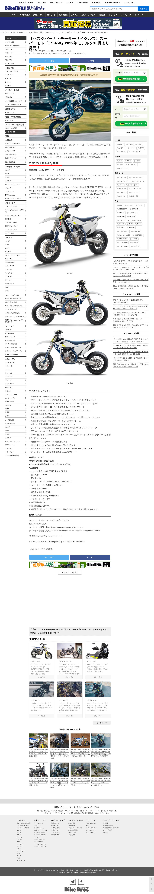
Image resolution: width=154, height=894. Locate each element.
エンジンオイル (10, 398)
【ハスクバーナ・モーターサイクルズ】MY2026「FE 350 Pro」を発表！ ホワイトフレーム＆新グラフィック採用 (59, 783)
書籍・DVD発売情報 (13, 117)
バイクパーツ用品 (12, 90)
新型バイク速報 (37, 32)
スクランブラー (133, 185)
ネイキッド (122, 177)
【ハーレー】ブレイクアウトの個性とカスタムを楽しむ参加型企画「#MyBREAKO (130, 353)
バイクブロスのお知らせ (14, 125)
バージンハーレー (39, 839)
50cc (120, 161)
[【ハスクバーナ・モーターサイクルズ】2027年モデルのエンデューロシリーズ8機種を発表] (38, 741)
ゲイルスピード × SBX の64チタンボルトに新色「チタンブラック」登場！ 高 (130, 307)
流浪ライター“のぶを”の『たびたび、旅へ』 (14, 321)
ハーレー (132, 148)
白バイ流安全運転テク (12, 456)
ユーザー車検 (9, 233)
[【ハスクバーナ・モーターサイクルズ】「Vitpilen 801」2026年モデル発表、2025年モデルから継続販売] (101, 741)
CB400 (121, 213)
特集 (7, 136)
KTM (6, 287)
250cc (121, 164)
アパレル (8, 369)
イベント (8, 78)
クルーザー (134, 192)
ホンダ (7, 170)
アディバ (8, 280)
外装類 (7, 412)
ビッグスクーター (39, 832)
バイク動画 (8, 56)
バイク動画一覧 (10, 423)
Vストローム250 (124, 235)
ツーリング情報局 (11, 344)
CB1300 (132, 216)
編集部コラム (10, 109)
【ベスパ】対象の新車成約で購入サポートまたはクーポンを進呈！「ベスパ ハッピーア (130, 340)
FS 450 (90, 145)
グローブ (8, 380)
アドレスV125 (123, 231)
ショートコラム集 (12, 295)
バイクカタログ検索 (23, 825)
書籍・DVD (9, 120)
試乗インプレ (38, 15)
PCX (120, 205)
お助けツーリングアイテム (13, 351)
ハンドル (8, 405)
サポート (8, 85)
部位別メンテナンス (11, 226)
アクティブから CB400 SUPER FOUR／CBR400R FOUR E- (128, 301)
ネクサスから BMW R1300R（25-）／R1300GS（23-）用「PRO (127, 320)
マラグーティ (9, 284)
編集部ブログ (55, 835)
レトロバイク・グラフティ (13, 298)
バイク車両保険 (73, 830)
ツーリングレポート (11, 354)
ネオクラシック (139, 181)
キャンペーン (9, 75)
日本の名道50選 (10, 340)
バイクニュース (25, 32)
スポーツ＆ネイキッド (40, 830)
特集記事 (102, 15)
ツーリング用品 (10, 362)
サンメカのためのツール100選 (14, 211)
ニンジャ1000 (123, 246)
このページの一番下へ (151, 889)
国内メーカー (9, 49)
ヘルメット (8, 366)
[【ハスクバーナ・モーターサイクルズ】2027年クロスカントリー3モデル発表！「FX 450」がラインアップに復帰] (59, 741)
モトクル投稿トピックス (13, 105)
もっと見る (100, 723)
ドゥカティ (8, 188)
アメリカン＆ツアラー (40, 835)
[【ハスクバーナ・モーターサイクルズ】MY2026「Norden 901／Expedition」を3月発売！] (80, 770)
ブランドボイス (90, 832)
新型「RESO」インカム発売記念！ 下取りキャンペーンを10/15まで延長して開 (131, 365)
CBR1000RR (132, 213)
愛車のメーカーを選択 (131, 73)
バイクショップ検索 (23, 828)
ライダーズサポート (112, 2)
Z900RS (135, 242)
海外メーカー (9, 53)
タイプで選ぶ (25, 15)
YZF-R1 (121, 227)
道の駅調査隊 (9, 333)
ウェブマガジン (56, 2)
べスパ (19, 848)
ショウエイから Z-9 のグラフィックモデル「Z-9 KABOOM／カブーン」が (131, 268)
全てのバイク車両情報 (12, 46)
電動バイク (8, 60)
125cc (129, 161)
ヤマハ (7, 173)
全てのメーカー (21, 860)
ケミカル (8, 391)
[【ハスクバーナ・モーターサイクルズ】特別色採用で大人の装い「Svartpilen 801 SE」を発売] (38, 770)
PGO (6, 291)
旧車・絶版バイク (11, 154)
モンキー (140, 205)
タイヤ (7, 416)
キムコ (19, 855)
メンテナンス (126, 15)
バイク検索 (41, 2)
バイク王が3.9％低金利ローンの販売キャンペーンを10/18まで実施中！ (131, 359)
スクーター (122, 196)
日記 (87, 825)
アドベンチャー (136, 189)
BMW (142, 148)
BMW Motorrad (10, 195)
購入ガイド (51, 15)
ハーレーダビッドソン (12, 184)
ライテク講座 (55, 828)
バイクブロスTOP (26, 2)
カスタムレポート (91, 830)
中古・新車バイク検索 (23, 823)
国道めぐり (8, 330)
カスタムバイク (10, 151)
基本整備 (8, 219)
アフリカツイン (124, 220)
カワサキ (8, 181)
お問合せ (105, 832)
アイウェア (8, 373)
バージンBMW (38, 842)
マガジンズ (14, 32)
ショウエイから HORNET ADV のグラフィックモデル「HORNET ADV (130, 275)
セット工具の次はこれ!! (12, 215)
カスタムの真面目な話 (12, 313)
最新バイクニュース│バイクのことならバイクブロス (77, 807)
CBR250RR (123, 209)
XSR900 (132, 227)
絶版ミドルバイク (88, 15)
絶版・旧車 (134, 196)
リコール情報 (9, 63)
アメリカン (122, 192)
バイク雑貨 (8, 387)
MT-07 (130, 224)
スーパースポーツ (137, 177)
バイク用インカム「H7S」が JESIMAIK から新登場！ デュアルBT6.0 (130, 281)
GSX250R (136, 231)
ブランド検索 (83, 2)
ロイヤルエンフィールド (13, 198)
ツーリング (139, 15)
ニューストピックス (11, 71)
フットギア (8, 376)
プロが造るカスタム (13, 167)
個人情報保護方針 (108, 825)
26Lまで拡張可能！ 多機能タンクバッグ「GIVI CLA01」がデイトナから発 (130, 287)
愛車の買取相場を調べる (131, 79)
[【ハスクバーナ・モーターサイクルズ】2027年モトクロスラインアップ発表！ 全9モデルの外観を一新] (80, 741)
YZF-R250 (137, 220)
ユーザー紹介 (55, 832)
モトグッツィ (9, 273)
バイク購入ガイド (11, 147)
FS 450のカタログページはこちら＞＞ (45, 536)
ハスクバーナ (56, 53)
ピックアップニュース (69, 53)
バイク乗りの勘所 (11, 302)
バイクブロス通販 (11, 128)
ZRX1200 (136, 246)
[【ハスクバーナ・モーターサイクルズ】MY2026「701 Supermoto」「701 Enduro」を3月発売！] (101, 770)
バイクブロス (4, 32)
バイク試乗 (71, 835)
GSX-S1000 (123, 239)
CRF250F (135, 209)
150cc (138, 161)
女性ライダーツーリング (13, 347)
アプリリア (8, 276)
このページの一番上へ (151, 879)
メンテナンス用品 (11, 394)
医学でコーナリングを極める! (14, 316)
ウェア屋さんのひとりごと (13, 306)
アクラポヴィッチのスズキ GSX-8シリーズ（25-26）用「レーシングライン (129, 314)
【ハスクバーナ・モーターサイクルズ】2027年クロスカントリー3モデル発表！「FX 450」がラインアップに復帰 (59, 754)
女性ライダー (55, 830)
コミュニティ (130, 2)
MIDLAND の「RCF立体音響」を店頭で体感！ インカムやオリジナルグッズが (130, 346)
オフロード (122, 189)
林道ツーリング (10, 337)
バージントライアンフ (40, 846)
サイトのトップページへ (151, 884)
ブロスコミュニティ (91, 823)
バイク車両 (9, 42)
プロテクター (9, 384)
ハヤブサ (135, 239)
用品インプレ (10, 359)
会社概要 (105, 823)
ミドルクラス (132, 164)
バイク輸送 (71, 825)
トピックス (113, 15)
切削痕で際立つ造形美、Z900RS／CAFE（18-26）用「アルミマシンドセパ (130, 326)
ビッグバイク (123, 168)
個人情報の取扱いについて (111, 828)
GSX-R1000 (139, 235)
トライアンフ (9, 191)
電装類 (7, 409)
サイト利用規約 (107, 830)
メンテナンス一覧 (11, 206)
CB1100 (122, 216)
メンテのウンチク (11, 230)
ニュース (70, 2)
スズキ (7, 177)
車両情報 (8, 140)
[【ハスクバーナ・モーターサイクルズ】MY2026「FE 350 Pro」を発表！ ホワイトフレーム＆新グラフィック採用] (59, 770)
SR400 (121, 224)
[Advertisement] (70, 601)
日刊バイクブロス (11, 112)
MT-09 (139, 224)
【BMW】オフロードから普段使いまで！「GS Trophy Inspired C (130, 262)
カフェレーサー (124, 181)
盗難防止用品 (9, 401)
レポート (8, 82)
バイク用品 (8, 97)
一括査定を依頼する (131, 123)
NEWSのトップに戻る (69, 572)
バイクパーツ (9, 93)
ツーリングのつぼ (11, 309)
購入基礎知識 (10, 162)
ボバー (121, 185)
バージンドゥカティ (40, 844)
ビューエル (8, 259)
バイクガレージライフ (75, 828)
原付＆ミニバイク (39, 828)
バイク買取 (96, 2)
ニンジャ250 (123, 242)
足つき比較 (63, 15)
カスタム (74, 15)
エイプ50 (130, 205)
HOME (13, 15)
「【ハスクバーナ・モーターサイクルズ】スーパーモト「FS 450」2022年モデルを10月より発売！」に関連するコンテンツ (69, 631)
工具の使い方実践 (11, 222)
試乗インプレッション (12, 144)
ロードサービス (73, 832)
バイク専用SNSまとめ (13, 101)
